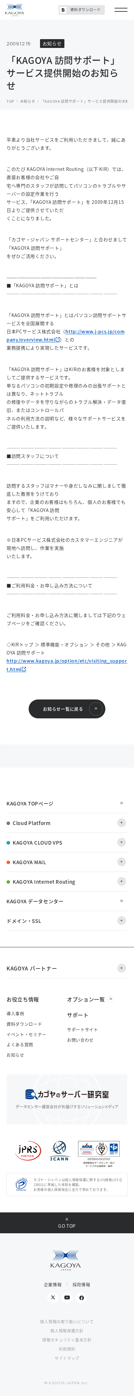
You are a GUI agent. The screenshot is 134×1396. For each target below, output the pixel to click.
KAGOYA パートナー (32, 968)
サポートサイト (82, 1029)
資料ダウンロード (85, 9)
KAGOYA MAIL (29, 862)
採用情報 (81, 1284)
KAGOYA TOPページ (30, 803)
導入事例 (15, 1013)
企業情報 (53, 1284)
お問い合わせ (80, 1040)
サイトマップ (67, 1358)
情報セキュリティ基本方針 (66, 1340)
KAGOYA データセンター (35, 901)
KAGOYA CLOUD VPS (37, 842)
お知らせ (15, 1055)
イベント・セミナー (27, 1034)
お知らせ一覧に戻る (63, 709)
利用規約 (67, 1349)
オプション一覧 (86, 999)
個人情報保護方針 (67, 1330)
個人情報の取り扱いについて (67, 1321)
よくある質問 (20, 1044)
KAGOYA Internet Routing (44, 881)
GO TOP (67, 1226)
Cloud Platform (32, 822)
